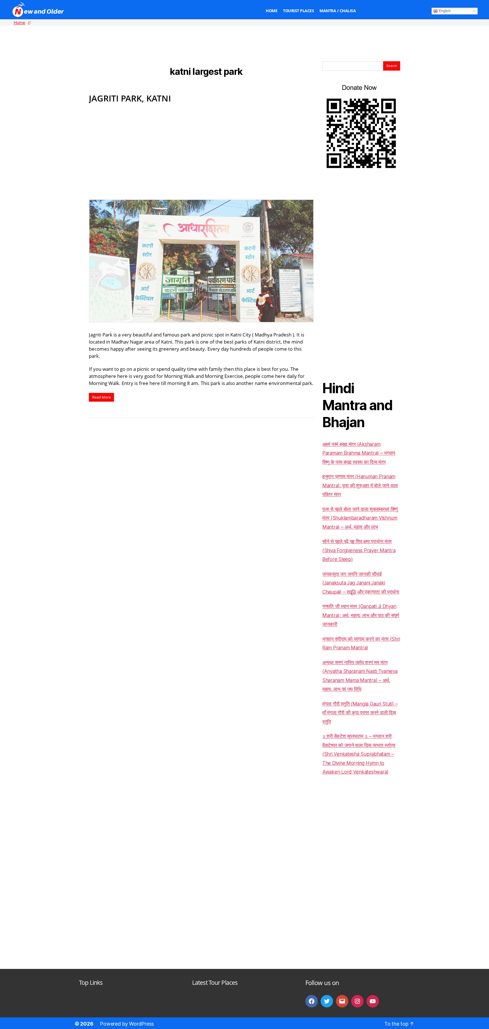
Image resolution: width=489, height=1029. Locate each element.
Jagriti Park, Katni (130, 98)
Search (391, 66)
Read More (101, 397)
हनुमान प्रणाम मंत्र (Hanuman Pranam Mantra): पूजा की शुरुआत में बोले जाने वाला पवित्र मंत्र (360, 485)
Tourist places (298, 11)
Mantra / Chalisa (337, 11)
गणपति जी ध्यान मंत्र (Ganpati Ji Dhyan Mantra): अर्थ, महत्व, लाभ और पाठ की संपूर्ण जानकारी (360, 615)
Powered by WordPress (127, 1024)
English (444, 11)
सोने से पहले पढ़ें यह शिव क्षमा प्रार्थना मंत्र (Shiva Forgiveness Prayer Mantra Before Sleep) (358, 550)
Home (271, 11)
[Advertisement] (244, 34)
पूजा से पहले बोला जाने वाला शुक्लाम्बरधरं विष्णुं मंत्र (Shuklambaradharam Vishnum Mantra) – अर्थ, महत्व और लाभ (360, 518)
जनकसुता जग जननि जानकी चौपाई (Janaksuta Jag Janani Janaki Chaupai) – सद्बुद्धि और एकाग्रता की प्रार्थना (360, 583)
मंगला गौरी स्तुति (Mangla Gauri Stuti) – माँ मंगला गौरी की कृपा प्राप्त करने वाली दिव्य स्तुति (360, 713)
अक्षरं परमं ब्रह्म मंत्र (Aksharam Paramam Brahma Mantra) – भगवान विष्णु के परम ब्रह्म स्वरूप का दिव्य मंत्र (358, 453)
